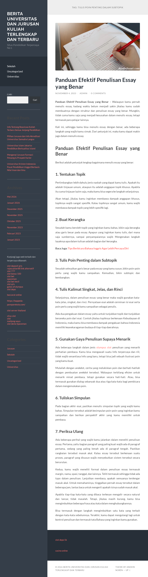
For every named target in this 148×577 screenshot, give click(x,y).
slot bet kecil (13, 281)
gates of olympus (15, 286)
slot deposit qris (14, 266)
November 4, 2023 (65, 93)
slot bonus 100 (14, 273)
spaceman (12, 279)
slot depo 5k (61, 540)
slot (9, 318)
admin (83, 93)
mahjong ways (14, 321)
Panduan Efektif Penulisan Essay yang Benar (95, 83)
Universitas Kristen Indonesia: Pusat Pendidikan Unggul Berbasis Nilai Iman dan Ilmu (23, 167)
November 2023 (15, 227)
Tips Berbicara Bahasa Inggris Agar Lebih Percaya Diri (98, 248)
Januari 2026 (13, 202)
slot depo (11, 289)
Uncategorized (15, 71)
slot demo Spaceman (16, 323)
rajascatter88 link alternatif (20, 268)
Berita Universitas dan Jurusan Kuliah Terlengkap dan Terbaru (23, 26)
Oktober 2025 (14, 221)
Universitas (13, 76)
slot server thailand (16, 310)
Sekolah (11, 66)
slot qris (11, 284)
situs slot (11, 316)
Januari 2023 (13, 239)
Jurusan (11, 348)
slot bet (10, 276)
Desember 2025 (15, 209)
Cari (9, 94)
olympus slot (103, 347)
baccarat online (14, 294)
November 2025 (15, 215)
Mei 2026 (11, 196)
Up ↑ (128, 570)
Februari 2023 (14, 233)
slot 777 (11, 271)
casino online (61, 550)
